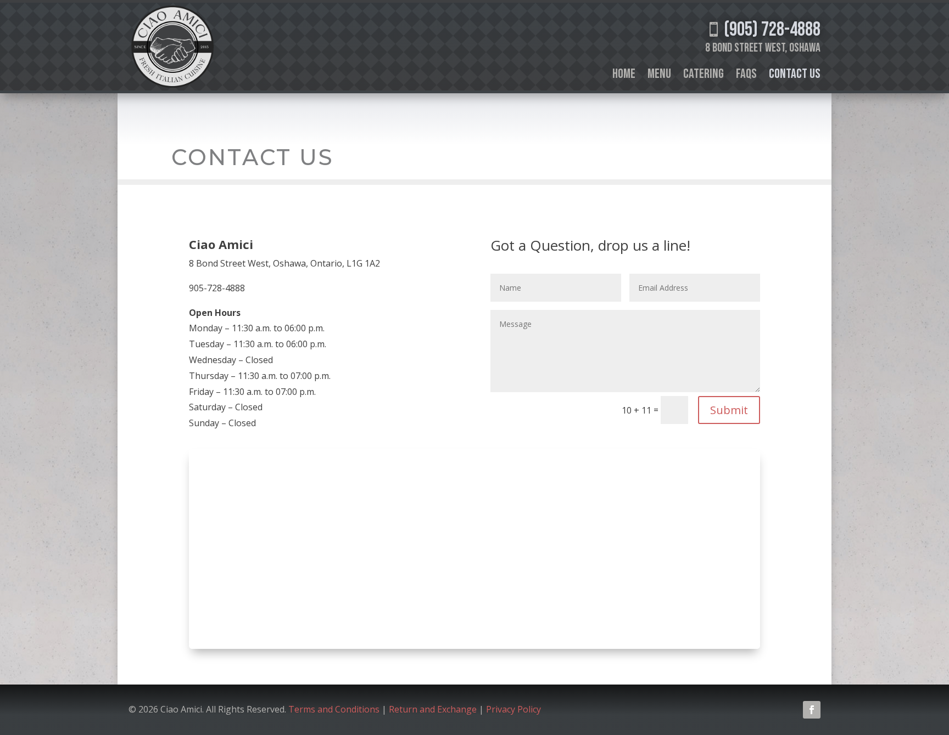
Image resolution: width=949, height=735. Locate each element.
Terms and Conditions (333, 709)
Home (623, 76)
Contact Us (794, 76)
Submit (729, 410)
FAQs (746, 76)
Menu (659, 76)
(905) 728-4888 (763, 30)
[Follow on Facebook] (811, 710)
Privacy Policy (514, 709)
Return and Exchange (433, 709)
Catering (703, 76)
